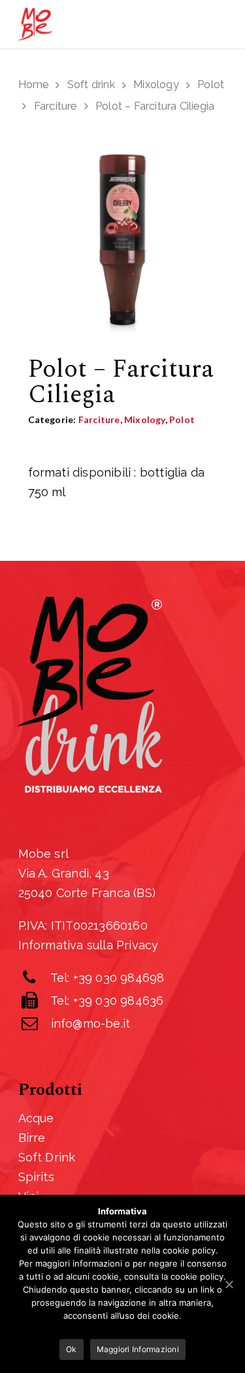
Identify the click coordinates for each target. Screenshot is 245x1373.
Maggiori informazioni (138, 1349)
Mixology (156, 84)
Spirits (36, 1177)
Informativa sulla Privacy (88, 945)
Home (33, 84)
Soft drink (91, 84)
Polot (210, 84)
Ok (71, 1349)
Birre (32, 1137)
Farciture (55, 105)
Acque (36, 1118)
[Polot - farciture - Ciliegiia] (122, 245)
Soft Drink (47, 1157)
